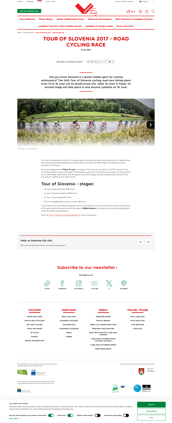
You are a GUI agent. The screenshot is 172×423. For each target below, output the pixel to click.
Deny (151, 418)
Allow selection (151, 411)
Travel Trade (50, 1)
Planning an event (69, 320)
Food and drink (34, 328)
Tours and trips (34, 316)
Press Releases (27, 19)
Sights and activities (34, 320)
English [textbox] (145, 1)
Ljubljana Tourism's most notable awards (60, 26)
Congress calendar (69, 328)
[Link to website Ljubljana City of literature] (142, 388)
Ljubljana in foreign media (99, 26)
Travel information (34, 341)
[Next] (151, 125)
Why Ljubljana (69, 316)
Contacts (137, 328)
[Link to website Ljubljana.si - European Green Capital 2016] (119, 389)
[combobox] (147, 1)
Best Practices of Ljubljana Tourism (134, 19)
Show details (13, 418)
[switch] (70, 415)
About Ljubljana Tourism (124, 1)
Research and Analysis (100, 19)
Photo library (46, 19)
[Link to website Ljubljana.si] (147, 371)
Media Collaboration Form (70, 19)
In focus (34, 332)
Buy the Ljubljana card (29, 11)
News (68, 332)
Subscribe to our (86, 267)
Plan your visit (137, 320)
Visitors (20, 1)
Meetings (30, 1)
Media (39, 1)
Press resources (125, 26)
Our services (69, 324)
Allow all (151, 404)
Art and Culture (34, 324)
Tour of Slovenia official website (63, 215)
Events (34, 337)
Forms (69, 337)
